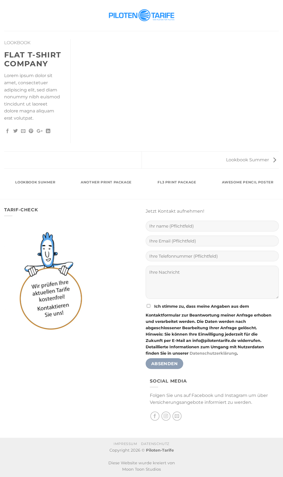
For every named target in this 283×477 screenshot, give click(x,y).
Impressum (125, 444)
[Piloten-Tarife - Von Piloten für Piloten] (141, 15)
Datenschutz (155, 444)
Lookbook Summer (248, 159)
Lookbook (17, 42)
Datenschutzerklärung (213, 353)
